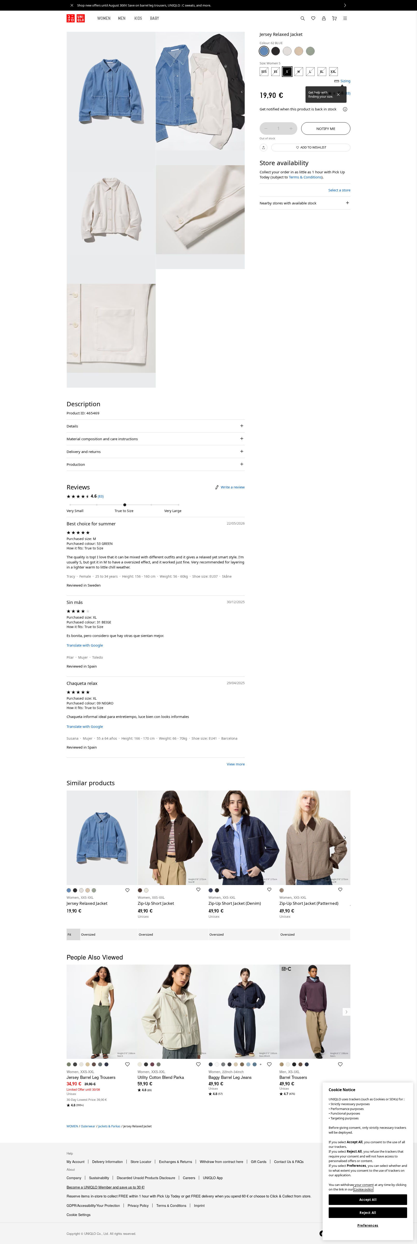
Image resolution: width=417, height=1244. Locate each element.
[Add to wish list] (127, 890)
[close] (72, 5)
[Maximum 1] (291, 128)
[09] (275, 51)
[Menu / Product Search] (345, 18)
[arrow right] (345, 837)
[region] (368, 1161)
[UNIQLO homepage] (76, 18)
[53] (310, 51)
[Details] (345, 109)
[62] (264, 51)
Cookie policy (363, 1189)
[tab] (104, 18)
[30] (287, 51)
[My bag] (334, 18)
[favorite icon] (127, 1064)
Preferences (367, 1225)
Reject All (368, 1212)
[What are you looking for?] (302, 18)
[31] (298, 51)
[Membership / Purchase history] (324, 18)
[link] (213, 5)
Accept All (368, 1199)
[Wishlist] (313, 18)
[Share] (263, 147)
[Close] (338, 94)
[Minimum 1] (266, 128)
